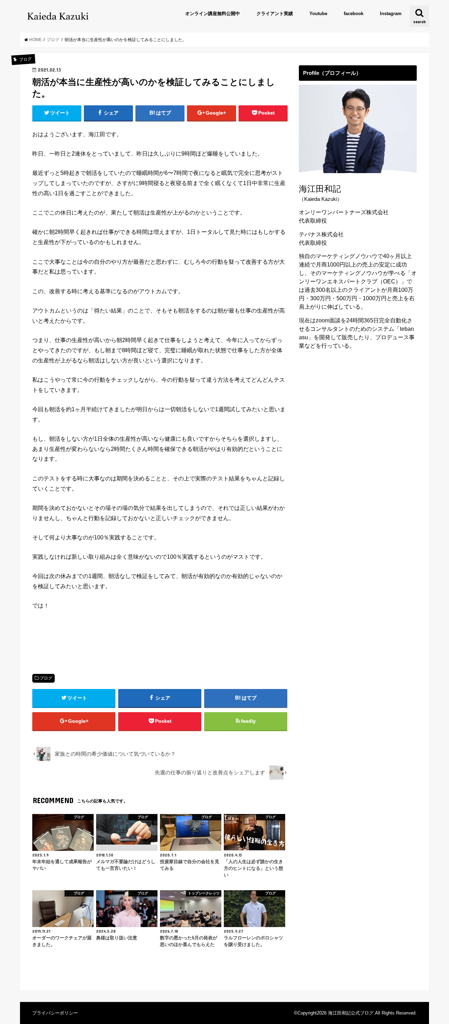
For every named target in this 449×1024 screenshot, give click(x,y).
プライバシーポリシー (55, 1013)
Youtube (318, 13)
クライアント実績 (274, 13)
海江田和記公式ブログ (351, 1013)
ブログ (46, 678)
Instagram (391, 13)
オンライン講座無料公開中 (212, 13)
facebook (353, 13)
